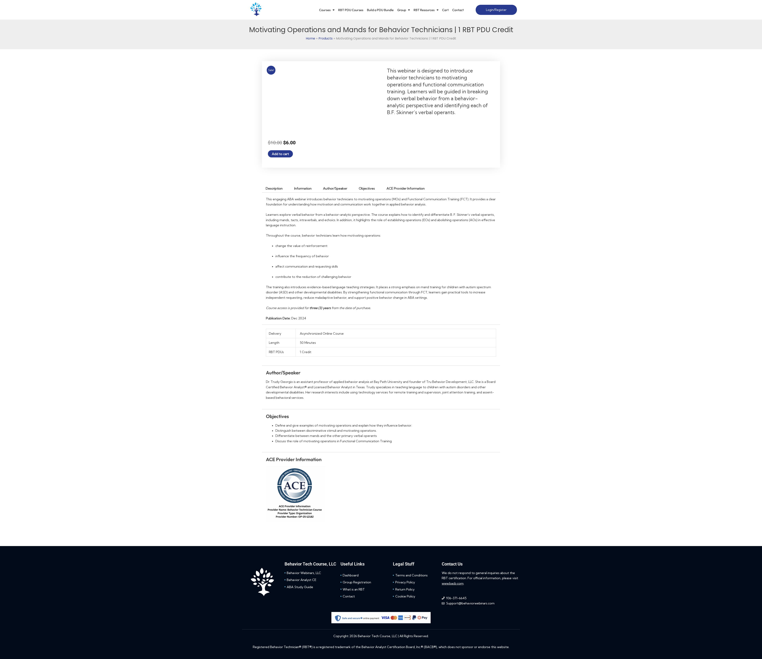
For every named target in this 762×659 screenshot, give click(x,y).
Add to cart (280, 154)
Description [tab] (274, 188)
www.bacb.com (453, 377)
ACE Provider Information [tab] (406, 188)
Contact (458, 10)
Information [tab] (303, 188)
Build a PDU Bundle (380, 10)
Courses (325, 10)
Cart (445, 10)
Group (401, 10)
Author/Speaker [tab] (335, 188)
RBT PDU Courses (350, 10)
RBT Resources (424, 10)
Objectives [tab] (367, 188)
